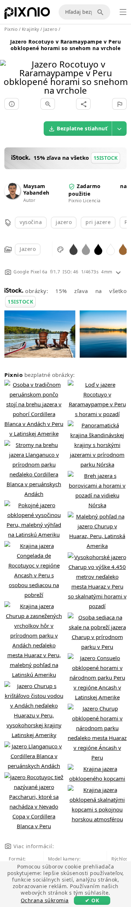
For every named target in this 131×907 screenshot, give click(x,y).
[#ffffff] (110, 248)
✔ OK (92, 900)
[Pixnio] (27, 14)
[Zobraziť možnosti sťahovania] (119, 128)
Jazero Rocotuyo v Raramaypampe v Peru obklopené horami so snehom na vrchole (65, 45)
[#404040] (73, 248)
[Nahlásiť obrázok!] (119, 104)
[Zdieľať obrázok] (83, 104)
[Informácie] (11, 104)
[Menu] (123, 12)
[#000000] (98, 248)
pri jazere (98, 222)
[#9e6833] (123, 248)
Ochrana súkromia (45, 900)
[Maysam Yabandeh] (12, 197)
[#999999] (86, 248)
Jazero (28, 248)
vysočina (31, 222)
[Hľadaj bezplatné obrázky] (101, 12)
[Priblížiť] (47, 104)
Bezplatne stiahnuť (82, 128)
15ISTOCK (20, 301)
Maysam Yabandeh (36, 189)
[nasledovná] (123, 68)
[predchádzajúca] (8, 68)
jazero (64, 222)
